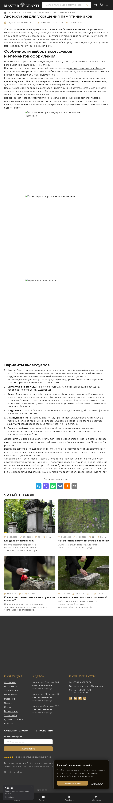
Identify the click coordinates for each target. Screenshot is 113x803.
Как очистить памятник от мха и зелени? (83, 540)
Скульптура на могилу (21, 386)
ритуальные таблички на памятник (69, 36)
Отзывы (8, 703)
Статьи (7, 707)
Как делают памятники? (19, 540)
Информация (11, 686)
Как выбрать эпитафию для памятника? (82, 597)
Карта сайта (41, 790)
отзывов (29, 757)
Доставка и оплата (13, 719)
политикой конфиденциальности (76, 776)
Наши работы (11, 694)
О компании (10, 682)
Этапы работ (10, 715)
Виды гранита (11, 711)
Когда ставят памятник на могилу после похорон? (29, 599)
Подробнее (9, 797)
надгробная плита (97, 32)
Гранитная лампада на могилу (37, 417)
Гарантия (9, 723)
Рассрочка (9, 699)
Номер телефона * (14, 736)
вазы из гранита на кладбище (85, 68)
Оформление (11, 690)
